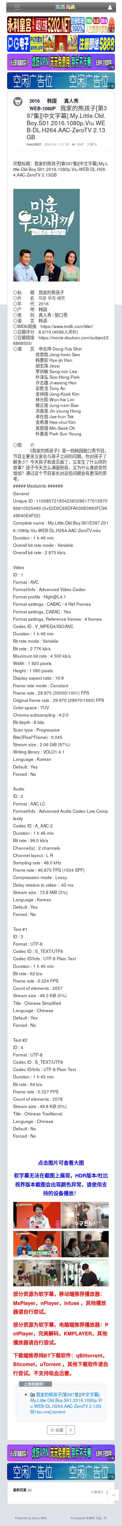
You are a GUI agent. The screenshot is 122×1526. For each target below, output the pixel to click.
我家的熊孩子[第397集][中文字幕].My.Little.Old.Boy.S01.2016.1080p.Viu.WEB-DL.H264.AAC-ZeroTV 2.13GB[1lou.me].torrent (66, 1403)
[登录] (110, 7)
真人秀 (71, 100)
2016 (35, 100)
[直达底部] (113, 1495)
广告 (111, 30)
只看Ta (92, 144)
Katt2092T (34, 144)
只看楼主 (97, 1492)
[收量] (61, 25)
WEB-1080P (43, 108)
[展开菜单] (17, 7)
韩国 (52, 100)
